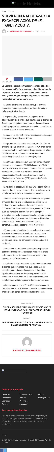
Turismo (40, 394)
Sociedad (23, 404)
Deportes (6, 394)
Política (11, 11)
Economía (6, 401)
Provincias (24, 401)
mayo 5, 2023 (40, 31)
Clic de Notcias (12, 440)
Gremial (5, 404)
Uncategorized (43, 398)
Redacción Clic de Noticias (21, 31)
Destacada (6, 398)
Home (4, 11)
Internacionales (26, 394)
